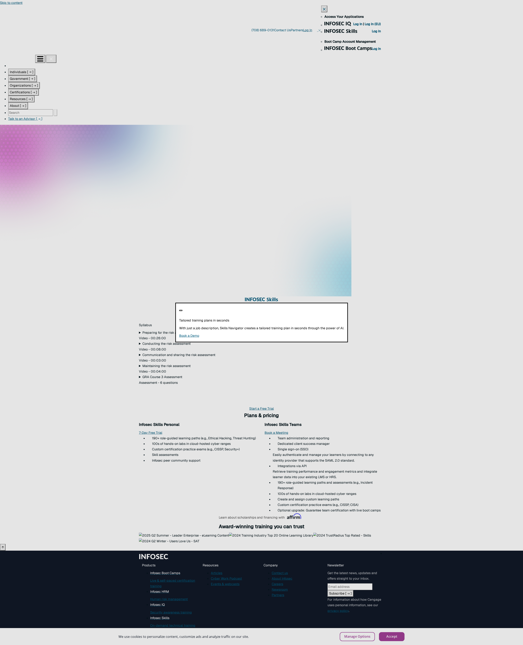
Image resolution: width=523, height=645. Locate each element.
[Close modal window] (180, 310)
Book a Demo (214, 336)
